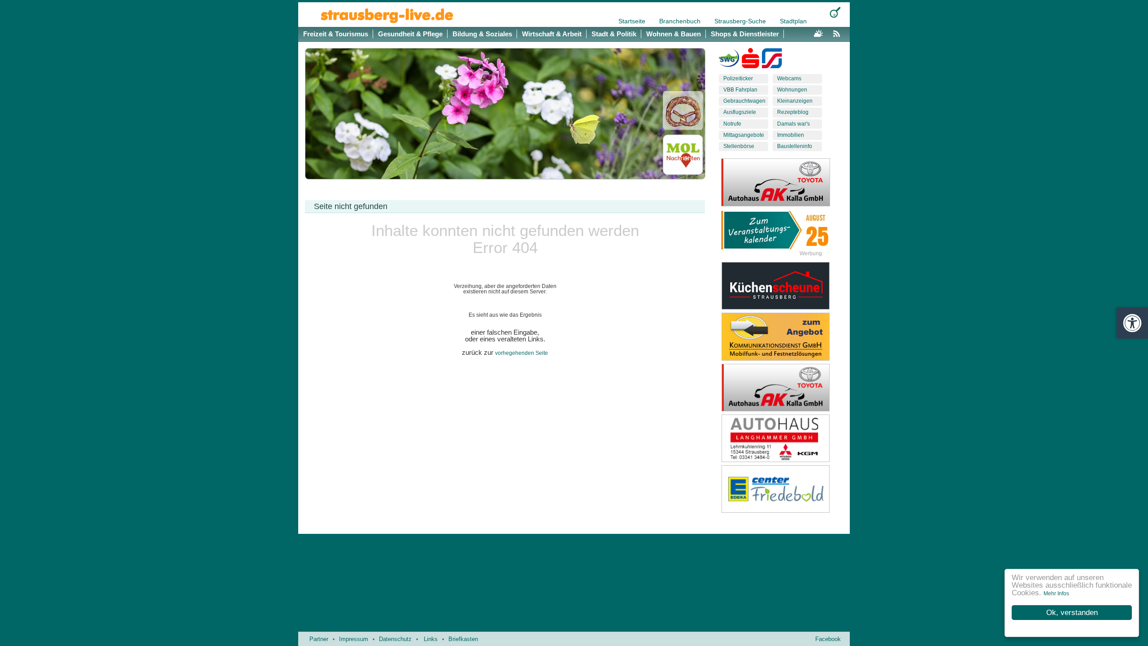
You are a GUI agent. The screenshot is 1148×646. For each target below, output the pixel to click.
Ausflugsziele (739, 112)
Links (431, 639)
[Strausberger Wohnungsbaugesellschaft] (729, 60)
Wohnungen (792, 90)
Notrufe (732, 124)
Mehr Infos (1056, 593)
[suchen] (835, 12)
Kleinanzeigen (795, 101)
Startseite (632, 21)
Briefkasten (463, 639)
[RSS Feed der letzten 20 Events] (838, 32)
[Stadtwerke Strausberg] (772, 60)
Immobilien (790, 135)
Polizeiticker (738, 78)
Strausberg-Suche (741, 21)
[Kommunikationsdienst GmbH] (783, 336)
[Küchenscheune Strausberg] (783, 286)
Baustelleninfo (794, 146)
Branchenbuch (680, 21)
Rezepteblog (793, 112)
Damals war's (793, 124)
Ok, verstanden (1072, 612)
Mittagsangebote (743, 135)
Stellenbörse (738, 146)
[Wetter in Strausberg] (818, 32)
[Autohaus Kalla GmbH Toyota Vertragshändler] (783, 387)
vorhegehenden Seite (521, 353)
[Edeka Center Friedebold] (783, 489)
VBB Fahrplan (740, 90)
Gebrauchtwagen (744, 101)
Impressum (353, 639)
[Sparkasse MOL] (750, 60)
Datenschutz (395, 639)
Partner (318, 639)
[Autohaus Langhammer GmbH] (783, 438)
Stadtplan (793, 21)
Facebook (828, 639)
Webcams (789, 78)
